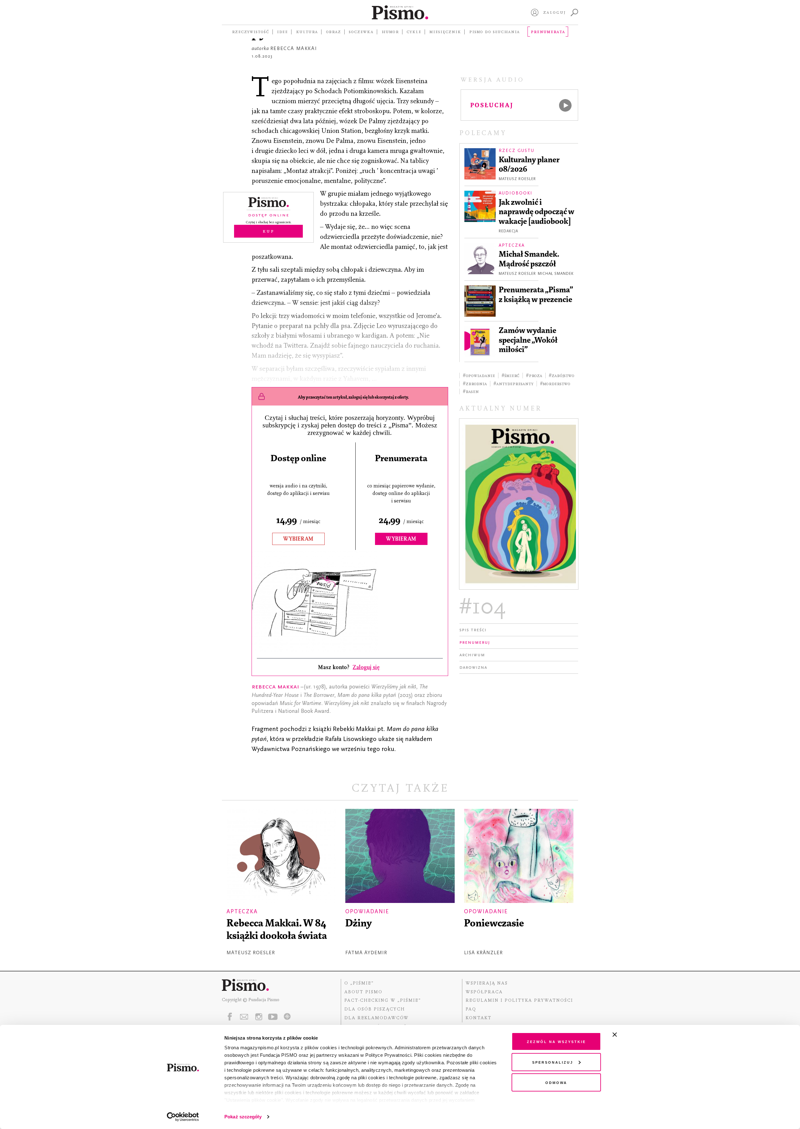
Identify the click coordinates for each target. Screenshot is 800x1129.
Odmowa (556, 1082)
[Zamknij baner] (631, 1034)
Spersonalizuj (552, 1062)
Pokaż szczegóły (243, 1116)
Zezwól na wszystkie (556, 1041)
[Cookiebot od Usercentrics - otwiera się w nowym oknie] (183, 1116)
